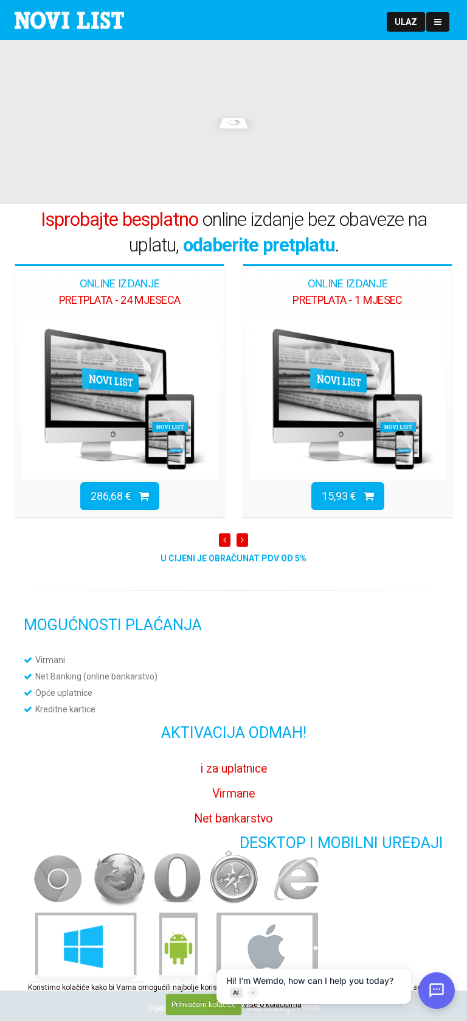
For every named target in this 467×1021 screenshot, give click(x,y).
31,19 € (343, 495)
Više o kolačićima (272, 1004)
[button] (406, 22)
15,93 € (115, 495)
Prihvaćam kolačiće (203, 1004)
